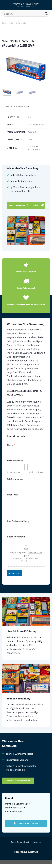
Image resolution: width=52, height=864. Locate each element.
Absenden (14, 573)
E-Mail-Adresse (14, 472)
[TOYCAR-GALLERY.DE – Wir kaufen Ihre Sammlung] (26, 5)
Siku (11, 23)
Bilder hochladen (16, 536)
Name (11, 445)
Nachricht (13, 494)
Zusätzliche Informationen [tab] (16, 106)
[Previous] (6, 68)
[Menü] (4, 5)
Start (4, 23)
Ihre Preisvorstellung (18, 521)
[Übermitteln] (46, 13)
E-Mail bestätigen (35, 472)
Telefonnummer (15, 479)
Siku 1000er (21, 23)
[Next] (45, 68)
